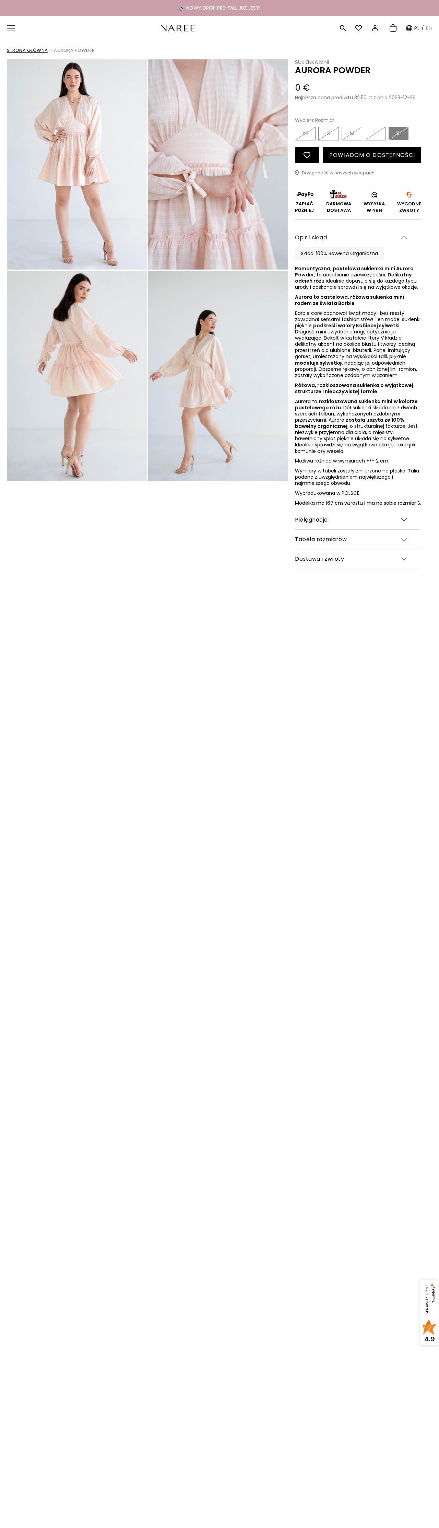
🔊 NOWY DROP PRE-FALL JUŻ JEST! (219, 7)
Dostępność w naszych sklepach (338, 173)
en (429, 28)
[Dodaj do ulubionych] (307, 155)
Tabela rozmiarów (321, 539)
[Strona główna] (178, 27)
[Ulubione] (359, 28)
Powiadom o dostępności (372, 155)
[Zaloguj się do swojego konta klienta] (376, 28)
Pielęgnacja (311, 520)
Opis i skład (311, 237)
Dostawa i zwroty (319, 559)
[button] (12, 28)
